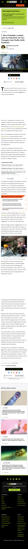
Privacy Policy (21, 521)
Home (2, 496)
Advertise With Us (22, 503)
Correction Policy (5, 518)
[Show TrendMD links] (26, 178)
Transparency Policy (6, 523)
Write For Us (20, 498)
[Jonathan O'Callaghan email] (7, 47)
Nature (4, 31)
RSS (23, 540)
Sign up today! (14, 489)
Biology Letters (5, 136)
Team (2, 498)
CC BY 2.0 (23, 259)
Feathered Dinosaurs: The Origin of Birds (12, 165)
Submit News (21, 501)
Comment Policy (5, 521)
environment (7, 462)
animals (6, 407)
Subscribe (3, 505)
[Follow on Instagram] (13, 479)
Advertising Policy (22, 523)
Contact (19, 496)
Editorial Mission (5, 516)
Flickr (19, 259)
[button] (25, 1)
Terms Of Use (21, 516)
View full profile (4, 52)
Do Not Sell (20, 532)
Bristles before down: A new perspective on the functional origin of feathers (13, 172)
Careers (3, 503)
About (2, 501)
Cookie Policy (21, 518)
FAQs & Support (21, 505)
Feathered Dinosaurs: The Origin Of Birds (12, 168)
